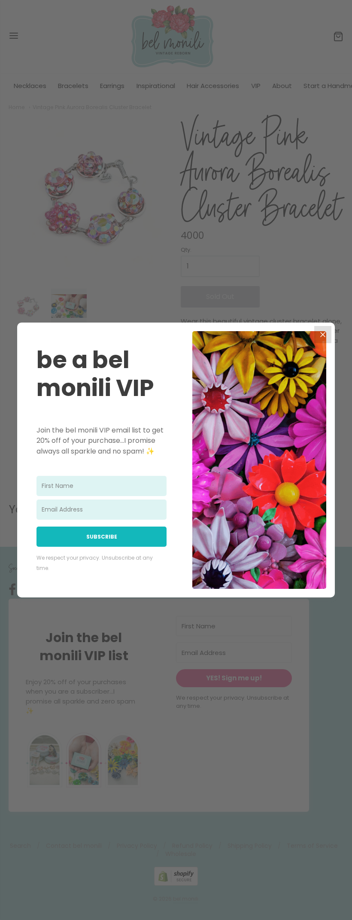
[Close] (322, 334)
